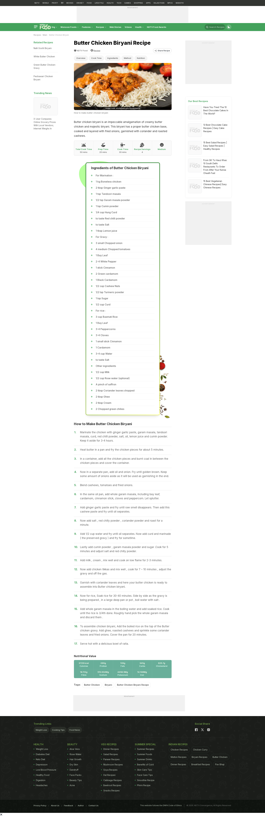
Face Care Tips (145, 775)
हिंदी (62, 3)
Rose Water (75, 754)
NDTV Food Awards (156, 27)
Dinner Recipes (111, 749)
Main (45, 35)
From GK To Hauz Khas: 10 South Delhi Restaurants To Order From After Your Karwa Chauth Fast (215, 166)
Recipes (100, 27)
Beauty (72, 744)
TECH (119, 3)
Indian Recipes (178, 744)
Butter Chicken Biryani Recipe (133, 684)
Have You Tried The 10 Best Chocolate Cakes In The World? (215, 110)
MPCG (170, 3)
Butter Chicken (92, 684)
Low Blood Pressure (46, 769)
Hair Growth (75, 759)
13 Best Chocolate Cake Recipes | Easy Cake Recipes (215, 128)
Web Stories (115, 27)
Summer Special (145, 744)
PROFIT (55, 3)
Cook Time (96, 58)
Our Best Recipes (198, 101)
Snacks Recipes (111, 790)
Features (86, 27)
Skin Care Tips (144, 769)
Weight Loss (41, 730)
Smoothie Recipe (145, 780)
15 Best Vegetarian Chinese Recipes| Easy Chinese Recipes (215, 184)
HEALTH (110, 3)
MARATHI (180, 3)
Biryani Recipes (199, 757)
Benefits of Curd (145, 764)
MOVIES (69, 3)
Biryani (108, 684)
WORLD (45, 3)
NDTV (37, 3)
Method (127, 58)
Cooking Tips (58, 730)
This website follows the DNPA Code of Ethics (161, 805)
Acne (72, 785)
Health (138, 27)
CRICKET (80, 3)
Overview (80, 58)
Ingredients (112, 58)
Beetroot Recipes (112, 785)
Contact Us (93, 805)
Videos (128, 27)
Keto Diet (40, 759)
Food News (74, 730)
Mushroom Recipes (113, 764)
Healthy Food (42, 775)
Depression (42, 764)
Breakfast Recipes (200, 764)
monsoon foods (69, 27)
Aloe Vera (75, 749)
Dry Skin (74, 764)
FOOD (89, 3)
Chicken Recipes (179, 749)
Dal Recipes (109, 775)
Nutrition (141, 58)
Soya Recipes (110, 769)
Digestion (40, 780)
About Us (55, 805)
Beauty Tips (76, 780)
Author (81, 805)
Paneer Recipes (111, 759)
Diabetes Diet (43, 754)
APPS (148, 3)
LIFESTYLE (99, 3)
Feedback (68, 805)
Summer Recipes (145, 749)
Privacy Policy (40, 805)
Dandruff (74, 769)
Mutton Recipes (178, 757)
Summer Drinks (144, 759)
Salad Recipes (110, 754)
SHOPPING (138, 3)
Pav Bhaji (219, 764)
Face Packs (75, 775)
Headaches (42, 785)
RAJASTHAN (159, 3)
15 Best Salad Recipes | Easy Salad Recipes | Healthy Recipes (215, 145)
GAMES (127, 3)
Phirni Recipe (143, 785)
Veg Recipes (109, 744)
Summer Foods (144, 754)
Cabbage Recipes (112, 780)
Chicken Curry (200, 749)
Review (97, 50)
